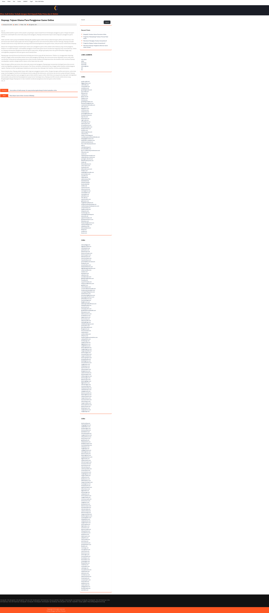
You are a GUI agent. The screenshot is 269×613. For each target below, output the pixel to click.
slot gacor (62, 600)
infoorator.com (85, 152)
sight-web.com (85, 120)
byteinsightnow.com (86, 394)
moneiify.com (84, 280)
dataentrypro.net (85, 251)
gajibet (85, 601)
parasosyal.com (85, 307)
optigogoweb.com (85, 586)
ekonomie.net (84, 216)
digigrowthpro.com (86, 83)
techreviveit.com (85, 367)
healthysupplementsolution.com (89, 337)
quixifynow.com (85, 534)
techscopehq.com (85, 524)
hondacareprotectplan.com (88, 290)
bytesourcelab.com (86, 529)
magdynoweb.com (85, 497)
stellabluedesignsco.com (87, 324)
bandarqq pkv (36, 600)
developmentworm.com (87, 219)
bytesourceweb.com (86, 393)
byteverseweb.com (86, 512)
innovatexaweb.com (86, 433)
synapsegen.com (85, 561)
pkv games (31, 24)
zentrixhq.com (84, 541)
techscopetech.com (86, 495)
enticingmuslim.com (86, 308)
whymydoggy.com (85, 244)
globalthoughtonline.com (87, 278)
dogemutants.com (85, 317)
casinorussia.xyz (85, 187)
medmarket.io (84, 332)
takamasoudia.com (86, 320)
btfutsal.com (84, 93)
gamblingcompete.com (87, 101)
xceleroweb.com (85, 585)
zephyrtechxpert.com (86, 487)
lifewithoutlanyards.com (87, 160)
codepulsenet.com (86, 521)
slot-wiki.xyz (84, 197)
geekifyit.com (84, 285)
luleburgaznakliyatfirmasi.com (88, 303)
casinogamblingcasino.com (88, 292)
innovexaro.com (85, 527)
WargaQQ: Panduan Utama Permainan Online (94, 34)
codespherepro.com (86, 389)
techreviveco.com (85, 500)
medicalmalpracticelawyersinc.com (90, 206)
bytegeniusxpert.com (86, 443)
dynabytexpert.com (86, 544)
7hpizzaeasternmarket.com (88, 155)
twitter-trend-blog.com (87, 135)
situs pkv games (11, 600)
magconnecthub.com (86, 514)
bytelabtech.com (85, 431)
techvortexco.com (85, 438)
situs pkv (69, 601)
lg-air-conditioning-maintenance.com (90, 150)
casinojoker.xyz (85, 194)
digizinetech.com (85, 383)
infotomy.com (84, 335)
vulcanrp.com (84, 133)
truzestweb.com (85, 578)
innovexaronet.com (86, 463)
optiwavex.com (85, 573)
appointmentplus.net (86, 217)
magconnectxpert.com (87, 482)
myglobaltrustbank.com (87, 202)
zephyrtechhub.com (86, 576)
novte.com (84, 154)
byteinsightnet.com (86, 455)
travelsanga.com (85, 212)
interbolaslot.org (85, 248)
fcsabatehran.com (85, 315)
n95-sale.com (84, 106)
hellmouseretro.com (86, 313)
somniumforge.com (86, 300)
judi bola (56, 600)
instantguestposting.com (87, 214)
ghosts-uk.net (84, 96)
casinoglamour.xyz (86, 191)
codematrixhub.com (86, 372)
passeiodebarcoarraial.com (88, 261)
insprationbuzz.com (86, 260)
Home (3, 1)
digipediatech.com (86, 344)
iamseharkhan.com (86, 265)
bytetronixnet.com (86, 406)
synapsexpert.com (86, 580)
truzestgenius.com (86, 484)
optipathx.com (85, 537)
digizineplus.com (85, 526)
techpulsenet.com (85, 485)
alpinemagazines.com (86, 132)
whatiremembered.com (87, 142)
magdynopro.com (85, 364)
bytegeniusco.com (85, 371)
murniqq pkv (84, 600)
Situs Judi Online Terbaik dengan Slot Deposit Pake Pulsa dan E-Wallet (29, 14)
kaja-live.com (84, 116)
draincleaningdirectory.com (88, 295)
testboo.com (84, 170)
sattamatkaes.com (86, 287)
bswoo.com (84, 233)
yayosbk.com (84, 175)
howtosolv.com (85, 167)
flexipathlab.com (85, 563)
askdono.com (84, 98)
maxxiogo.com (85, 548)
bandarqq (78, 600)
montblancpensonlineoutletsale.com (90, 137)
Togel (31, 1)
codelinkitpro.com (85, 426)
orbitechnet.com (85, 571)
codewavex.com (85, 477)
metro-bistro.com (85, 165)
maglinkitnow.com (85, 345)
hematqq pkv (91, 600)
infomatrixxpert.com (86, 462)
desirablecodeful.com (86, 327)
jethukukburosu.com (86, 298)
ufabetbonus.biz (85, 226)
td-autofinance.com (86, 125)
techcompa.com (85, 118)
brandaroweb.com (85, 588)
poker (82, 61)
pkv (82, 68)
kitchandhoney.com (86, 164)
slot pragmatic (85, 66)
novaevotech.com (85, 470)
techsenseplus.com (86, 374)
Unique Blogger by (56, 611)
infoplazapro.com (85, 366)
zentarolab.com (85, 581)
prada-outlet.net (85, 81)
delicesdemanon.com (86, 169)
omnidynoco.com (85, 574)
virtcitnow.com (85, 110)
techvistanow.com (86, 465)
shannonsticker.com (86, 258)
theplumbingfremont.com (87, 223)
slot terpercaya (45, 600)
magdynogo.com (85, 411)
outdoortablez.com (86, 334)
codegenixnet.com (86, 391)
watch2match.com (86, 199)
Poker (9, 1)
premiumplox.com (85, 174)
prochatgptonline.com (86, 113)
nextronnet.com (85, 551)
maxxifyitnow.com (85, 532)
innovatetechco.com (86, 362)
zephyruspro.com (85, 536)
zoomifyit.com (84, 590)
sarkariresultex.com (86, 270)
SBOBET (25, 1)
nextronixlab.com (85, 539)
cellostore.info (84, 275)
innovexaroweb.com (86, 499)
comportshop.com (85, 207)
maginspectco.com (86, 409)
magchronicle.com (86, 342)
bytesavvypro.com (86, 379)
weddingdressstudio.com (87, 172)
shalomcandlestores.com (87, 283)
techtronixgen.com (86, 352)
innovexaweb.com (85, 556)
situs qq (27, 600)
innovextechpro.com (86, 354)
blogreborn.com (85, 108)
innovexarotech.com (86, 399)
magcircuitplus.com (86, 403)
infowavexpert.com (86, 369)
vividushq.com (84, 564)
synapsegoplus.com (86, 517)
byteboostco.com (85, 479)
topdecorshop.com (86, 209)
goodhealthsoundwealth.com (88, 310)
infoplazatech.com (86, 441)
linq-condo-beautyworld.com (88, 143)
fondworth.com (85, 263)
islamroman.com (85, 123)
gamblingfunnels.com (86, 90)
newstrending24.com (86, 224)
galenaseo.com (85, 201)
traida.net (83, 162)
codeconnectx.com (86, 460)
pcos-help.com (85, 91)
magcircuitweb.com (86, 356)
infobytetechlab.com (86, 388)
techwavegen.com (85, 377)
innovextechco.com (86, 472)
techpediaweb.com (86, 359)
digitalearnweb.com (86, 246)
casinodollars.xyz (85, 192)
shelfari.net (84, 185)
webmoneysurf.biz (85, 179)
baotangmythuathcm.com (87, 297)
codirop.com (84, 95)
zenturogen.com (85, 554)
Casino (19, 1)
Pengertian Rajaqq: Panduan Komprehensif (94, 43)
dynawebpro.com (85, 559)
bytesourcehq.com (86, 453)
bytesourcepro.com (86, 505)
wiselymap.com (85, 111)
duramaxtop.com (85, 319)
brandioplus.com (85, 558)
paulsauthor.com (85, 325)
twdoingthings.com (86, 322)
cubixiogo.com (84, 568)
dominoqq (83, 63)
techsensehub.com (86, 430)
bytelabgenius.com (86, 361)
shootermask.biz (85, 182)
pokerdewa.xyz (85, 196)
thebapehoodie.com (86, 305)
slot (36, 24)
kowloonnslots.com (86, 128)
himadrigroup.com (85, 122)
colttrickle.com (85, 84)
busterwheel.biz (85, 184)
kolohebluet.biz (85, 180)
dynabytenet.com (85, 504)
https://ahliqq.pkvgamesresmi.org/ (96, 601)
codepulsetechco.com (86, 457)
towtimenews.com (86, 293)
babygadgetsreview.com (87, 138)
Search (83, 19)
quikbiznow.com (85, 583)
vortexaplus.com (85, 566)
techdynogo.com (85, 340)
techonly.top (84, 100)
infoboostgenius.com (86, 376)
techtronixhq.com (85, 423)
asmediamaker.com (86, 276)
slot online (84, 59)
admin (16, 24)
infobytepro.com (85, 447)
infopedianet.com (85, 519)
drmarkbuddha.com (86, 148)
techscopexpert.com (86, 357)
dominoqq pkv (69, 600)
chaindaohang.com (86, 147)
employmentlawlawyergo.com (88, 204)
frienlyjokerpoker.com (86, 127)
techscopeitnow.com (86, 404)
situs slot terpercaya (101, 600)
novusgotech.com (85, 549)
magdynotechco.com (86, 435)
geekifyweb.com (85, 440)
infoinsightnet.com (86, 452)
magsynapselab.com (86, 351)
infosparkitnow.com (86, 436)
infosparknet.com (85, 531)
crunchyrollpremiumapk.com (88, 288)
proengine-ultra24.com (87, 159)
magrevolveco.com (86, 398)
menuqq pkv (3, 600)
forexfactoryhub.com (86, 115)
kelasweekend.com (86, 228)
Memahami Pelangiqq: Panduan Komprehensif (95, 41)
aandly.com (84, 231)
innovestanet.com (85, 542)
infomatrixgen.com (86, 384)
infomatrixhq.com (85, 467)
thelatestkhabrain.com (87, 266)
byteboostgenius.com (86, 516)
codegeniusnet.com (86, 450)
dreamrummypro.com (86, 253)
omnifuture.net (85, 88)
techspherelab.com (86, 507)
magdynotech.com (86, 522)
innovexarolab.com (86, 386)
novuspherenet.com (86, 569)
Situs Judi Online (39, 1)
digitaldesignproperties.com (88, 268)
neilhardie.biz (84, 177)
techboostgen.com (86, 428)
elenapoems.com (85, 312)
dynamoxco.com (85, 553)
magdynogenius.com (86, 349)
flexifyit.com (84, 546)
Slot (14, 1)
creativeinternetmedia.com (88, 105)
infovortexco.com (85, 489)
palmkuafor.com (85, 250)
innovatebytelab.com (86, 445)
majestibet (75, 601)
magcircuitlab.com (86, 475)
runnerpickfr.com (85, 86)
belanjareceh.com (85, 256)
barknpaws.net (85, 273)
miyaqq (80, 601)
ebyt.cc (83, 145)
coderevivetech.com (86, 396)
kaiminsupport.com (86, 255)
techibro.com (84, 130)
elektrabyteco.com (86, 480)
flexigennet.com (85, 329)
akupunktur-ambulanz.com (88, 140)
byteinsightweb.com (86, 347)
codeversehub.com (86, 511)
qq (82, 69)
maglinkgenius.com (86, 473)
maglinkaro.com (85, 502)
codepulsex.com (85, 494)
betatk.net (84, 229)
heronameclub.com (86, 330)
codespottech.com (86, 339)
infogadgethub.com (86, 425)
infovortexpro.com (86, 401)
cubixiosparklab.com (86, 468)
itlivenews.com (85, 221)
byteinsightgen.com (86, 381)
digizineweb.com (85, 458)
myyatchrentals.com (86, 282)
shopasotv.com (85, 211)
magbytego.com (85, 448)
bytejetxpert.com (85, 408)
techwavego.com (85, 492)
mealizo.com (84, 271)
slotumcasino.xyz (85, 189)
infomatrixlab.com (85, 509)
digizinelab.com (85, 490)
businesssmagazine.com (87, 103)
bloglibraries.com (85, 302)
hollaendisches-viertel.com (88, 157)
